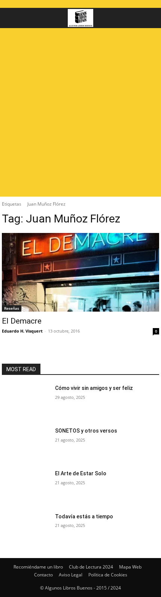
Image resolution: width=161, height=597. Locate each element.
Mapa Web (130, 567)
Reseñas (11, 308)
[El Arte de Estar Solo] (25, 486)
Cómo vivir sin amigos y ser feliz (94, 388)
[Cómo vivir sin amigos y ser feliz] (25, 401)
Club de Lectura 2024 (91, 567)
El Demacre (22, 320)
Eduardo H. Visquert (22, 331)
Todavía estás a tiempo (84, 516)
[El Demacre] (80, 272)
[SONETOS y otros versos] (25, 443)
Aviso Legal (70, 575)
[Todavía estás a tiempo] (25, 529)
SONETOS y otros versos (86, 431)
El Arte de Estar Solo (80, 473)
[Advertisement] (80, 112)
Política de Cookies (107, 575)
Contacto (43, 575)
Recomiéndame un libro (38, 567)
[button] (13, 18)
